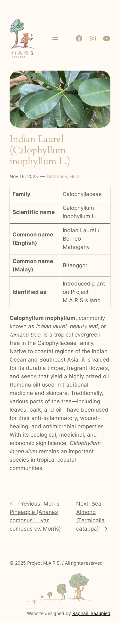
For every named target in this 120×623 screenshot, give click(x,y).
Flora (74, 176)
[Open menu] (55, 38)
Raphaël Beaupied (91, 613)
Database (57, 176)
